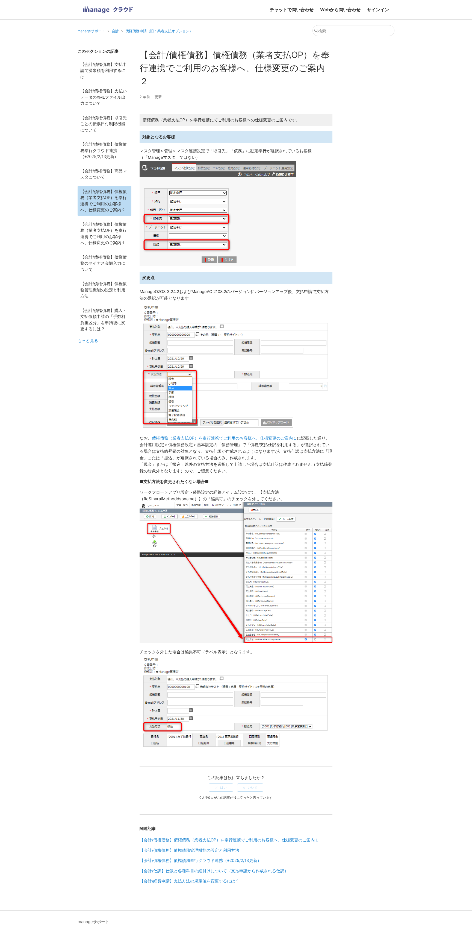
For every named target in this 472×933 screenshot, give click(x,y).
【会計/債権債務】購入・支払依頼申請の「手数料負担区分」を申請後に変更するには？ (103, 320)
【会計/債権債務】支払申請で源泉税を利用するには (103, 70)
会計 (115, 31)
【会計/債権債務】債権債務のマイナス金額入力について (103, 263)
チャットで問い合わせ (292, 9)
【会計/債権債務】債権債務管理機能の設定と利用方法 (103, 290)
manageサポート (91, 31)
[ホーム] (108, 15)
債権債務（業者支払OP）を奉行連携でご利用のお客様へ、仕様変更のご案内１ (224, 438)
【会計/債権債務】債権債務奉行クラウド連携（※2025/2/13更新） (103, 150)
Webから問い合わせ (340, 9)
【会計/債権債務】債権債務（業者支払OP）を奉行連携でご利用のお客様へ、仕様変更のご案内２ (103, 201)
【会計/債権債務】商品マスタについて (103, 174)
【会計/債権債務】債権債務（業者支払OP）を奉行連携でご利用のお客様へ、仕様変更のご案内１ (103, 233)
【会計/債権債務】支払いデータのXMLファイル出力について (103, 97)
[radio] (221, 787)
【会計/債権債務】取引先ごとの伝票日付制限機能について (103, 124)
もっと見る (88, 340)
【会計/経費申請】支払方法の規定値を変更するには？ (189, 881)
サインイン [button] (378, 9)
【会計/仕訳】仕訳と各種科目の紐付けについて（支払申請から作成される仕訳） (214, 870)
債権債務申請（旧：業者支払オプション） (159, 31)
